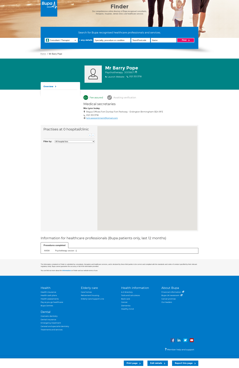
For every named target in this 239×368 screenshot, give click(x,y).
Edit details (156, 363)
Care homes (86, 292)
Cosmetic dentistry (49, 316)
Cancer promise (168, 299)
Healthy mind (127, 309)
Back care (125, 299)
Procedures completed (54, 245)
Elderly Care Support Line (92, 299)
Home (43, 54)
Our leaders (166, 302)
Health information (135, 288)
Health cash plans (49, 295)
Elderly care (89, 288)
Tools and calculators (130, 295)
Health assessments (50, 299)
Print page (132, 363)
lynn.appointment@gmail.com (102, 118)
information (66, 270)
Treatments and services (52, 329)
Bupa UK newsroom (170, 295)
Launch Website (116, 76)
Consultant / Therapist (60, 40)
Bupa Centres (47, 305)
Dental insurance (48, 319)
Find (184, 40)
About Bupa (170, 288)
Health (45, 288)
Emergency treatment (51, 323)
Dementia (125, 305)
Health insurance (48, 292)
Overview (48, 86)
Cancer (124, 302)
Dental (45, 312)
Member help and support (180, 349)
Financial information (171, 292)
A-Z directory (127, 292)
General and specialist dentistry (55, 326)
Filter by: (47, 141)
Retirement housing (90, 295)
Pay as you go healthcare (52, 302)
